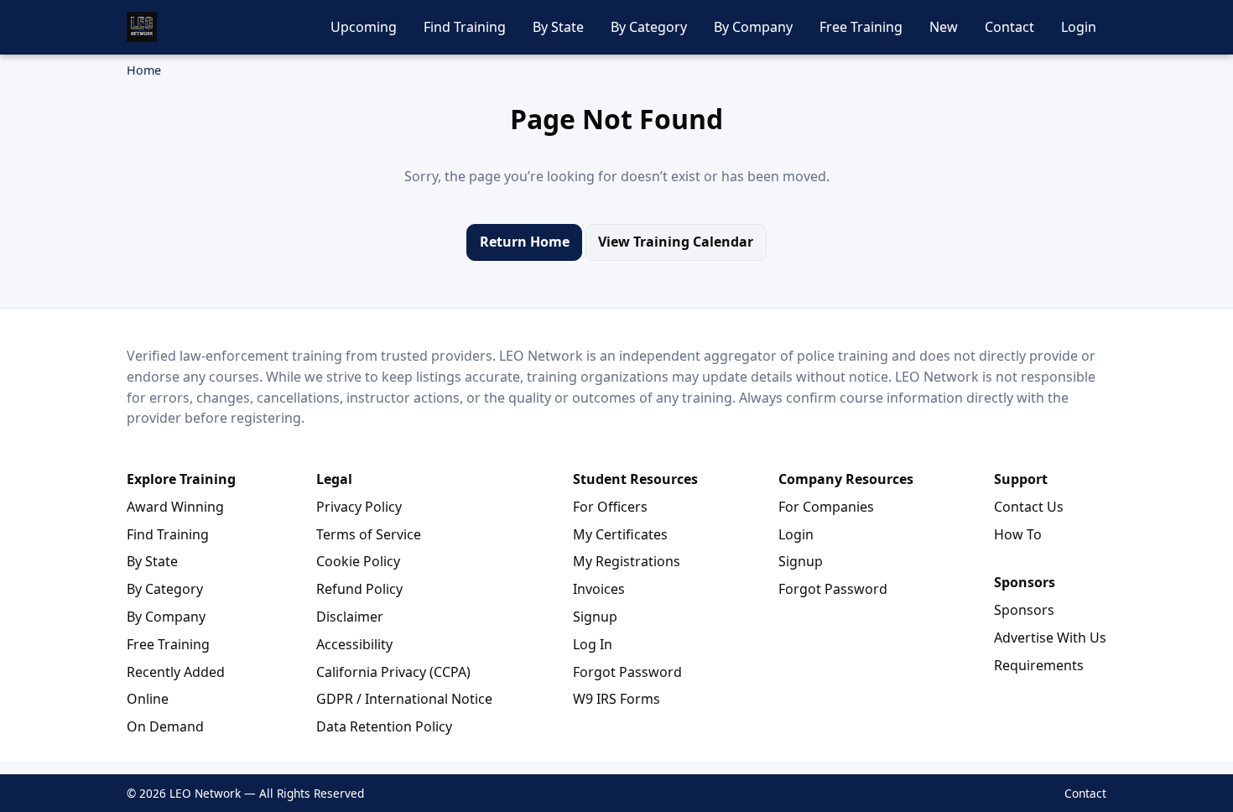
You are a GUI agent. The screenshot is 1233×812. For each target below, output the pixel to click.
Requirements (1039, 665)
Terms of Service (368, 534)
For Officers (610, 506)
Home (144, 70)
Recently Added (176, 672)
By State (558, 27)
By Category (649, 27)
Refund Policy (359, 589)
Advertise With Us (1050, 637)
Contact (1009, 27)
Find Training (465, 27)
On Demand (165, 726)
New (943, 27)
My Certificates (620, 534)
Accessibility (354, 644)
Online (148, 699)
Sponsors (1024, 610)
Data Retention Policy (384, 726)
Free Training (861, 27)
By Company (753, 27)
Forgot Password (627, 672)
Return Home (525, 241)
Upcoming (363, 27)
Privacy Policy (359, 506)
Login (1078, 27)
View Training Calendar (675, 241)
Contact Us (1029, 506)
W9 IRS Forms (616, 699)
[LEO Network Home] (142, 27)
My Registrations (626, 561)
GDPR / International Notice (404, 699)
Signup (595, 616)
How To (1018, 534)
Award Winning (175, 506)
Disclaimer (349, 616)
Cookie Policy (358, 561)
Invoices (599, 589)
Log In (592, 644)
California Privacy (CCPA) (393, 672)
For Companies (826, 506)
